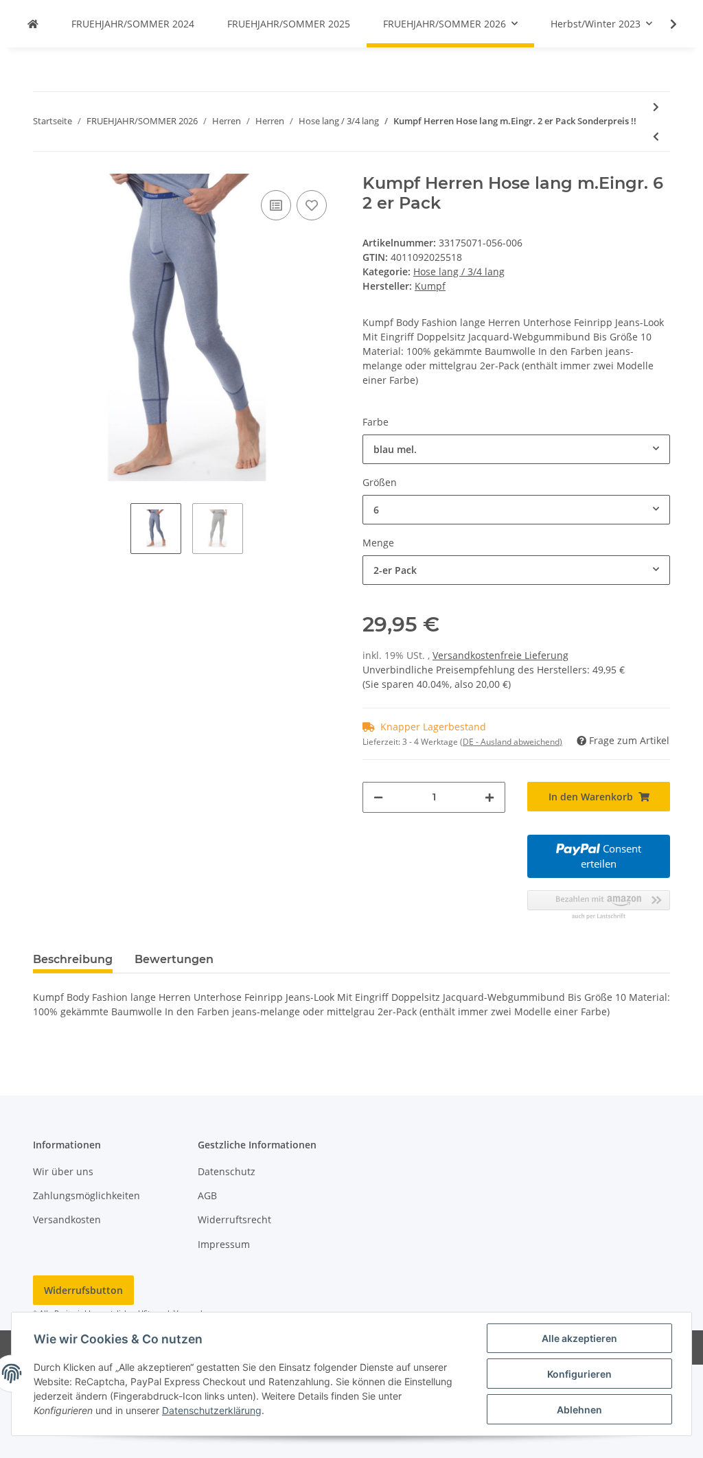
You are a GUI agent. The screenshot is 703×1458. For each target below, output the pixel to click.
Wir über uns (63, 1171)
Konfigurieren (579, 1374)
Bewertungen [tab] (174, 959)
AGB (207, 1195)
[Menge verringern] (378, 797)
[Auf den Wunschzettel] (312, 205)
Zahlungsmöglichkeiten (86, 1195)
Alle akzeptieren (579, 1338)
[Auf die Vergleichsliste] (276, 205)
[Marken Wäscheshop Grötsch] (33, 23)
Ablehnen (579, 1409)
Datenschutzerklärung (212, 1410)
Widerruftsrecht (234, 1219)
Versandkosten (67, 1219)
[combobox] (516, 449)
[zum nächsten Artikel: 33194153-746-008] (656, 106)
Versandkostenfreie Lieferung (500, 655)
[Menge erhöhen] (489, 797)
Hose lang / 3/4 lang (459, 271)
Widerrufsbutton (83, 1290)
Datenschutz (226, 1171)
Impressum (224, 1244)
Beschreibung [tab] (73, 959)
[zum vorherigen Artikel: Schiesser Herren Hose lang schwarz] (656, 136)
